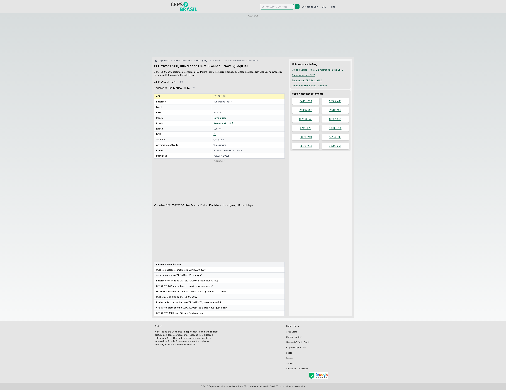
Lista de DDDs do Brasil (297, 342)
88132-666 (335, 119)
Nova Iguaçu (202, 60)
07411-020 (305, 128)
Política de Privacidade (297, 368)
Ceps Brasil (164, 60)
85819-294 (306, 146)
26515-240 (306, 137)
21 (214, 134)
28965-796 (306, 110)
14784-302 (335, 137)
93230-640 (305, 119)
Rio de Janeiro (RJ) (223, 123)
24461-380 (306, 101)
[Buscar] (297, 6)
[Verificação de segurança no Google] (318, 375)
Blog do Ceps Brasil (296, 347)
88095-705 (335, 128)
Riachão (216, 60)
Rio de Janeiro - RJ (183, 60)
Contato (290, 363)
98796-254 (335, 146)
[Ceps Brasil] (184, 6)
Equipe (289, 358)
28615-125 (335, 110)
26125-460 (335, 101)
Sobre (289, 352)
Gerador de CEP (294, 337)
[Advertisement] (253, 36)
